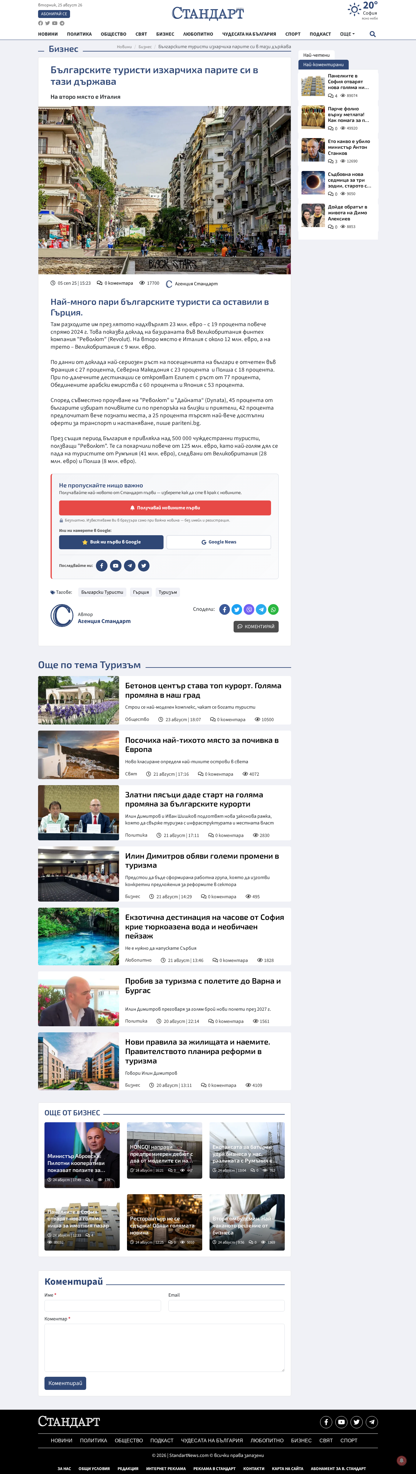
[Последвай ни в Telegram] (372, 1422)
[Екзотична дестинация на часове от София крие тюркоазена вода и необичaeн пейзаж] (78, 937)
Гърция (141, 592)
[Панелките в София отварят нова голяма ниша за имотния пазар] (313, 84)
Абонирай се (54, 14)
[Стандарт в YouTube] (116, 565)
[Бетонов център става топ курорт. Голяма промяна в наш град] (78, 700)
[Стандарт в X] (144, 565)
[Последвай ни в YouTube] (341, 1422)
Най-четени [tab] (316, 55)
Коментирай (259, 626)
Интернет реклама (166, 1469)
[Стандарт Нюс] (69, 1426)
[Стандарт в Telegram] (130, 565)
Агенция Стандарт (196, 283)
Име (50, 1295)
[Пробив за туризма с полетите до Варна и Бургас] (78, 998)
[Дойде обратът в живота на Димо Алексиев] (313, 215)
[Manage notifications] (402, 1460)
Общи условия (94, 1469)
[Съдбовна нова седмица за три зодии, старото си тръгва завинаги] (313, 182)
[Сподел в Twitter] (236, 609)
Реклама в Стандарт (214, 1469)
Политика (136, 835)
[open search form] (372, 34)
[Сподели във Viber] (249, 609)
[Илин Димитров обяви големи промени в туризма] (78, 874)
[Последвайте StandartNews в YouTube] (55, 23)
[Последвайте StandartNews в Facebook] (40, 23)
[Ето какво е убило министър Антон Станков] (313, 150)
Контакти (253, 1469)
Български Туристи (102, 592)
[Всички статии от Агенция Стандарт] (62, 615)
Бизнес (145, 47)
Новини (124, 47)
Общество (137, 719)
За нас (64, 1469)
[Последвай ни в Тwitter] (357, 1422)
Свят (131, 774)
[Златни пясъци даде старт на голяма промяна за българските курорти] (78, 812)
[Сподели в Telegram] (261, 609)
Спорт (349, 1440)
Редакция (128, 1469)
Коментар (57, 1318)
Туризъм (168, 592)
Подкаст (162, 1440)
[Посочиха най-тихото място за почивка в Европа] (78, 755)
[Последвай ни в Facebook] (326, 1422)
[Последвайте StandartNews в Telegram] (62, 23)
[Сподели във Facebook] (224, 609)
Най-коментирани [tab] (323, 64)
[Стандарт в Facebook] (102, 565)
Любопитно (138, 960)
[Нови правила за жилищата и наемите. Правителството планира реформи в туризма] (78, 1061)
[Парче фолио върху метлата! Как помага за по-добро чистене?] (313, 117)
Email (174, 1295)
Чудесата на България (212, 1440)
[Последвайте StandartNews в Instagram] (47, 23)
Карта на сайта (287, 1469)
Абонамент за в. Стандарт (338, 1469)
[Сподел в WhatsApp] (273, 609)
